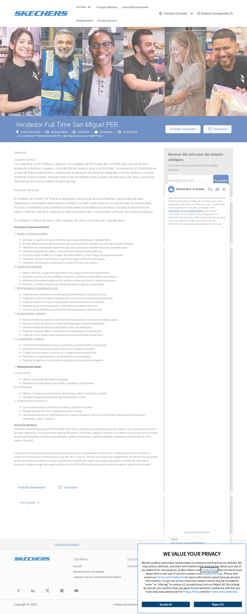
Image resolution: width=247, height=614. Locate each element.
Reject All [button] (218, 604)
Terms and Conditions (170, 577)
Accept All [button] (166, 604)
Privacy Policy (209, 570)
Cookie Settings (213, 573)
